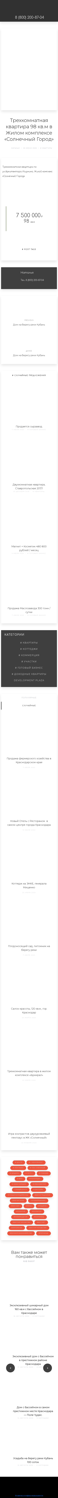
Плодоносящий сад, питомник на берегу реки (29, 948)
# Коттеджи (29, 649)
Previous (29, 320)
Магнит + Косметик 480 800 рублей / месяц (29, 548)
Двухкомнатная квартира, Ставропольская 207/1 (29, 486)
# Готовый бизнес (37, 430)
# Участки (29, 661)
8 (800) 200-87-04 (29, 17)
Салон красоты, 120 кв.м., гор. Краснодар (29, 1010)
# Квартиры (46, 148)
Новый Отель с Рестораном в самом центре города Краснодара (29, 823)
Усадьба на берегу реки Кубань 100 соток (33, 1460)
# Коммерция (29, 655)
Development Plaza (29, 680)
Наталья (15, 148)
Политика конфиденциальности (29, 1495)
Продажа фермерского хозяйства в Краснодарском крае (29, 760)
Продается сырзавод (29, 426)
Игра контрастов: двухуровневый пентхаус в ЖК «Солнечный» (29, 1135)
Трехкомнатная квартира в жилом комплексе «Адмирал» (29, 1073)
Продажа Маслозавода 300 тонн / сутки (29, 610)
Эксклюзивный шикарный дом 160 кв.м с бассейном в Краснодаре (29, 1309)
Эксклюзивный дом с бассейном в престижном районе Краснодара (33, 1360)
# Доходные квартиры (29, 674)
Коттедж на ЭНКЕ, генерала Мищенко (29, 885)
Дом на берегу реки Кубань (29, 324)
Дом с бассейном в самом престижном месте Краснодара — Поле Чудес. (33, 1411)
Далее (29, 351)
